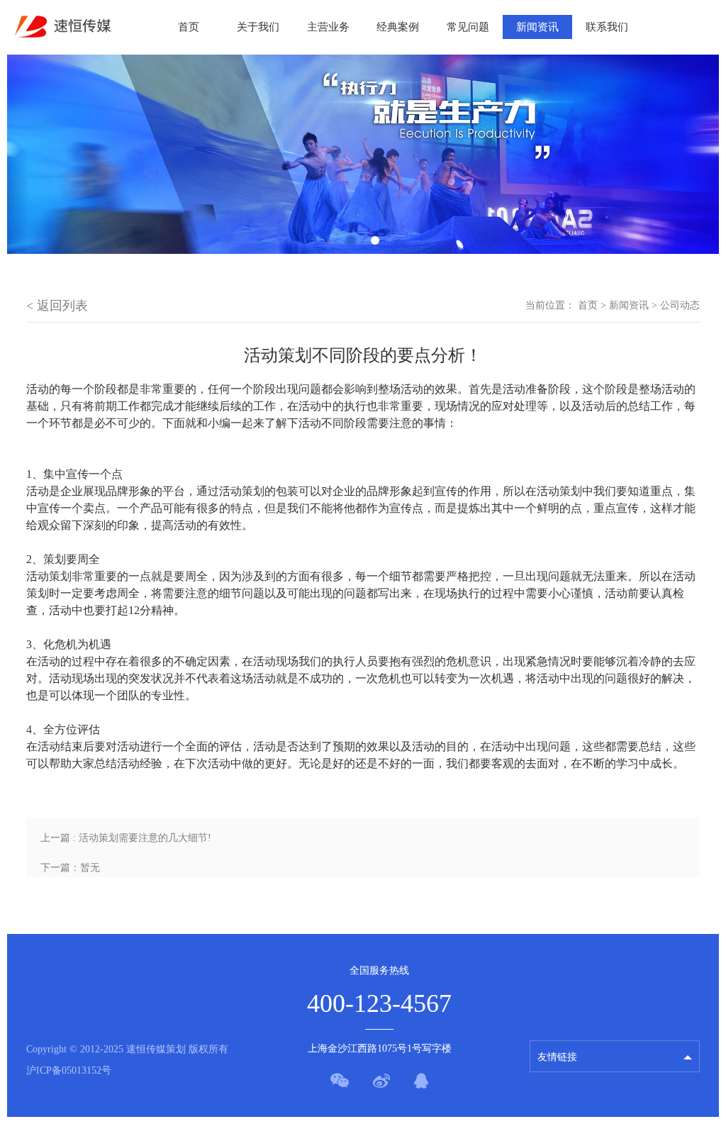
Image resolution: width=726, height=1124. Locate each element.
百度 (547, 976)
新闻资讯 (537, 27)
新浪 (547, 1025)
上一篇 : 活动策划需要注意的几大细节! (125, 838)
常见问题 (468, 27)
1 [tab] (351, 240)
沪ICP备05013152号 (68, 1070)
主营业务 (328, 27)
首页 (188, 27)
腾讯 (547, 1001)
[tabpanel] (363, 154)
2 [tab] (375, 240)
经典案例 (397, 27)
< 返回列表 (57, 306)
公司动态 (680, 305)
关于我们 (258, 27)
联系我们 (607, 27)
